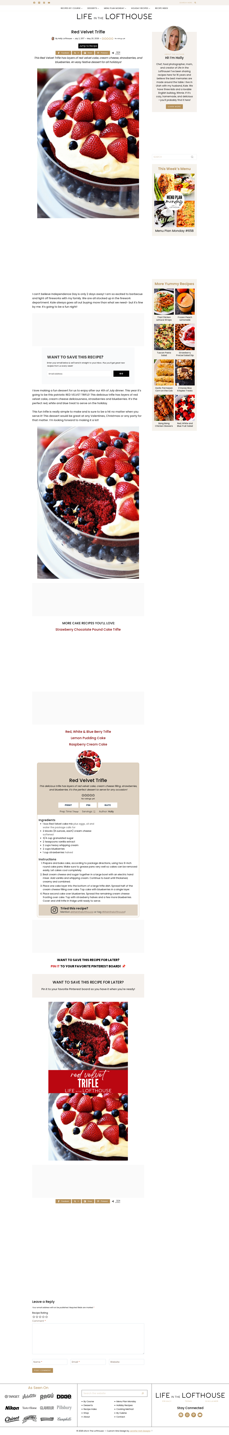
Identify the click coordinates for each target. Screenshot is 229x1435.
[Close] (162, 687)
